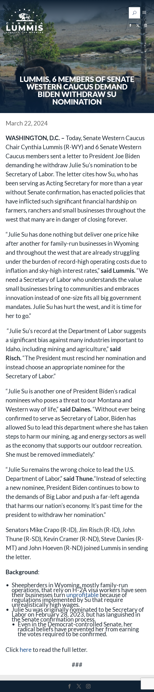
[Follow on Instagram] (145, 25)
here (26, 649)
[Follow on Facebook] (130, 25)
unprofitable (82, 594)
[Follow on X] (138, 25)
